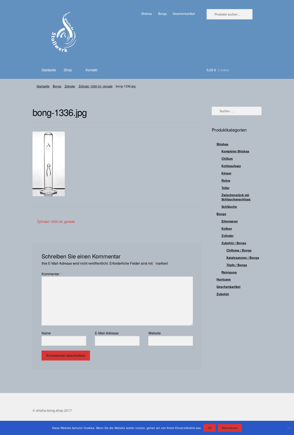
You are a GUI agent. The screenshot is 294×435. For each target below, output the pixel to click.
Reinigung (229, 272)
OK (210, 428)
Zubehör (223, 294)
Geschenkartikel (184, 13)
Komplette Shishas (235, 151)
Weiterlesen (230, 428)
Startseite (49, 69)
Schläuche (229, 206)
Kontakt (91, 69)
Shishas (146, 13)
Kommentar (51, 273)
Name (46, 333)
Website (154, 333)
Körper (226, 173)
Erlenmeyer (229, 221)
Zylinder (70, 86)
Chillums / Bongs (239, 250)
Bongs (162, 13)
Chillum (227, 158)
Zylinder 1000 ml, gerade (96, 86)
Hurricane (224, 279)
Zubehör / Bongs (233, 243)
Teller (225, 188)
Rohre (225, 180)
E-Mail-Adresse (107, 333)
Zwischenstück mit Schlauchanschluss (236, 197)
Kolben (226, 228)
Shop (68, 69)
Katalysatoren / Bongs (242, 257)
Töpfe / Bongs (236, 265)
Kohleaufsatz (231, 166)
